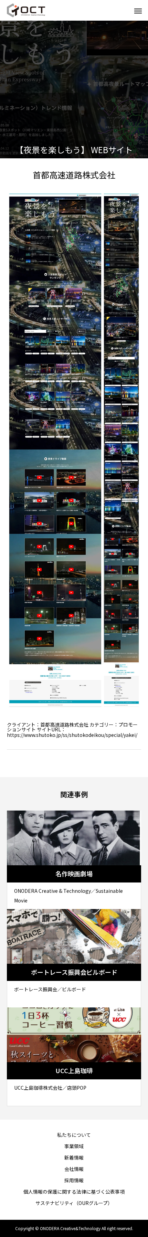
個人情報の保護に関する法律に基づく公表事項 (74, 1191)
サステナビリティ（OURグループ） (74, 1202)
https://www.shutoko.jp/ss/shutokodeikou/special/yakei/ (72, 734)
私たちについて (74, 1134)
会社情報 (74, 1168)
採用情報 (74, 1180)
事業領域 (74, 1146)
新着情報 (74, 1157)
